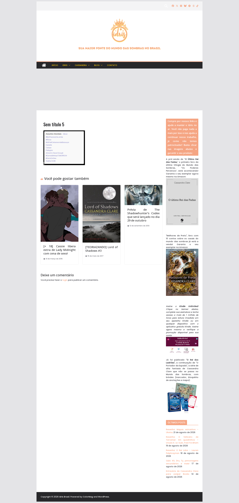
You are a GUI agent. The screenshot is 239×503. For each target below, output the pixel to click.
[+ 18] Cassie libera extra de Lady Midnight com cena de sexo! (59, 249)
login (64, 280)
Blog (97, 65)
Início (55, 65)
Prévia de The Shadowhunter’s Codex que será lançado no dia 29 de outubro (143, 215)
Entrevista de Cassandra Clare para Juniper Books (182, 472)
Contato (112, 65)
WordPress (103, 496)
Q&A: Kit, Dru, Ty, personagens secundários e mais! (182, 462)
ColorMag (88, 496)
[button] (68, 65)
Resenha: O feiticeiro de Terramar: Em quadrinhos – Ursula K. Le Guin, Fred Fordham (182, 440)
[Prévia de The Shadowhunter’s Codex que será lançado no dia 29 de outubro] (143, 186)
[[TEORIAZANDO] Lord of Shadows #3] (101, 186)
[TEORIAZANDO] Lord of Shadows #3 (101, 249)
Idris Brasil (64, 496)
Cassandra (81, 65)
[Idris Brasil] (44, 65)
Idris (65, 65)
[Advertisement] (119, 89)
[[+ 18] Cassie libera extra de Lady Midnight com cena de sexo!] (59, 186)
